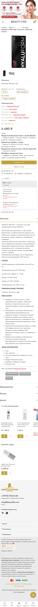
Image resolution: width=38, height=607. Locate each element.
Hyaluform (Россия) (13, 106)
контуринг (14, 112)
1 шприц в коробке (8, 98)
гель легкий (13, 109)
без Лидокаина (22, 92)
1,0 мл (4, 92)
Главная (3, 27)
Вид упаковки (5, 95)
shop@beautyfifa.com (10, 502)
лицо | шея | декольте (21, 117)
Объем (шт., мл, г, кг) (7, 89)
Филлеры (25, 27)
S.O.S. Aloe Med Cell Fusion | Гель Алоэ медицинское (23, 424)
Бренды (11, 27)
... (18, 27)
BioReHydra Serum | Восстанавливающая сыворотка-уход (7, 424)
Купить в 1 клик (19, 167)
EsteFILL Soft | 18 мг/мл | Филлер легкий (8, 465)
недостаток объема (19, 115)
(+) (9, 138)
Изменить (6, 185)
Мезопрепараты (25, 374)
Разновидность (20, 89)
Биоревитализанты (12, 374)
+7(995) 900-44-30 (9, 495)
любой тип (11, 120)
